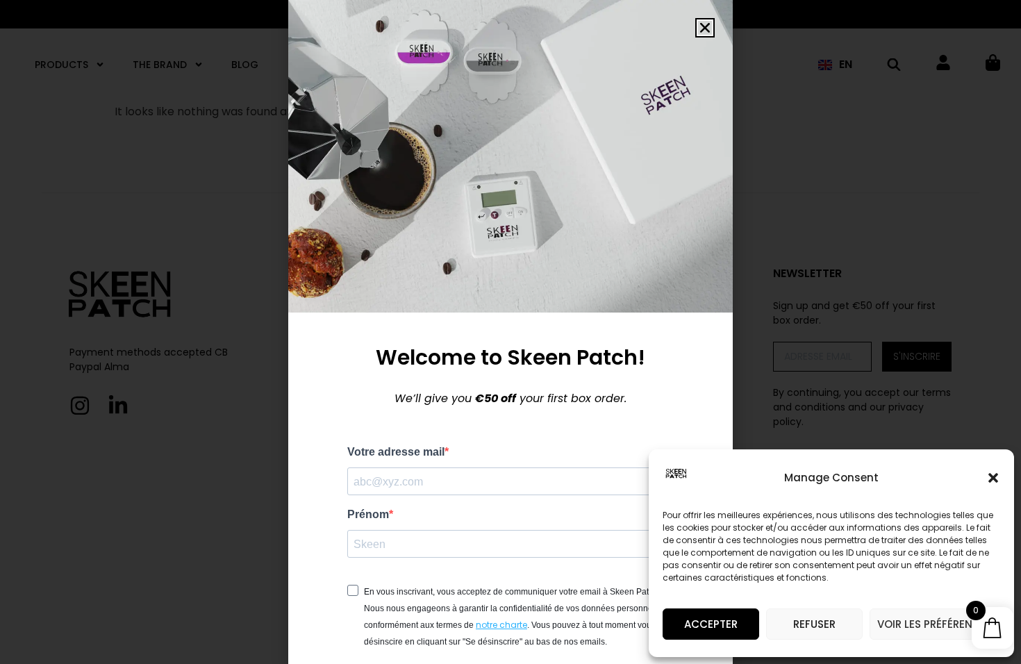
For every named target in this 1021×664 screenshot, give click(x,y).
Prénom (368, 514)
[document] (510, 332)
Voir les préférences (935, 624)
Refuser (814, 624)
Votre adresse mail (396, 452)
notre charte (501, 625)
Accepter (711, 624)
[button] (993, 478)
